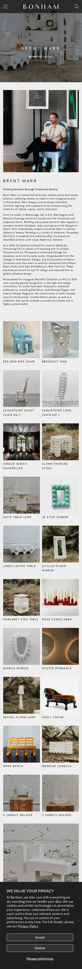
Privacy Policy (28, 926)
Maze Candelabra (57, 619)
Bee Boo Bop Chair (19, 361)
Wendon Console (57, 766)
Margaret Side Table (21, 619)
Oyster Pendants (57, 668)
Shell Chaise (53, 717)
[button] (76, 6)
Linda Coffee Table (19, 566)
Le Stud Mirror (55, 517)
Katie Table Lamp (17, 517)
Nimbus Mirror (16, 668)
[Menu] (5, 6)
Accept (40, 937)
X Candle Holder (17, 815)
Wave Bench (13, 766)
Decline (40, 948)
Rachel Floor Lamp (19, 717)
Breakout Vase (54, 361)
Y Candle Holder (56, 815)
